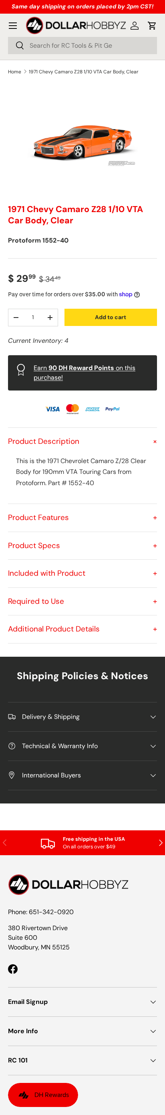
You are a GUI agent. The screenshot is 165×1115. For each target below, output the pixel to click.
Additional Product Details (82, 629)
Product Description (82, 441)
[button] (152, 25)
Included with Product (82, 573)
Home (14, 71)
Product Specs (82, 545)
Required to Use (82, 601)
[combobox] (82, 45)
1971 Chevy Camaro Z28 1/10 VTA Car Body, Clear (84, 71)
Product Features (82, 517)
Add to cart (110, 317)
